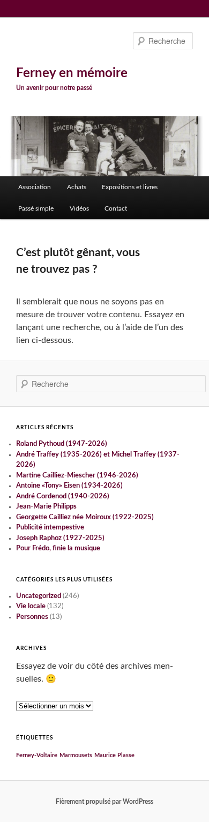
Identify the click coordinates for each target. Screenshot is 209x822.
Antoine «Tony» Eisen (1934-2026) (69, 485)
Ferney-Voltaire (36, 755)
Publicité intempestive (50, 527)
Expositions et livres (130, 187)
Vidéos (79, 208)
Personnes (32, 617)
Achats (76, 187)
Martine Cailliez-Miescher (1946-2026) (77, 475)
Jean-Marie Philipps (46, 506)
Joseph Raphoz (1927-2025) (60, 538)
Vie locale (31, 606)
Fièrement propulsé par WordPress (104, 801)
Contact (115, 208)
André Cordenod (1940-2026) (62, 496)
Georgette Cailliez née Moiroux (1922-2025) (85, 517)
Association (34, 187)
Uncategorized (38, 596)
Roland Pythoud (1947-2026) (61, 443)
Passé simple (36, 208)
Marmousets (75, 755)
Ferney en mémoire (72, 73)
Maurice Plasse (114, 755)
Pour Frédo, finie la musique (58, 548)
